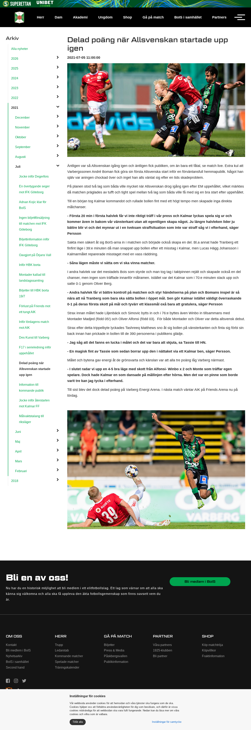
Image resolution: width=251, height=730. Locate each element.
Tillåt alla (78, 721)
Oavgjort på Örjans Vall (35, 255)
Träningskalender (67, 667)
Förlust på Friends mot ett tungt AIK (34, 309)
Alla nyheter (19, 48)
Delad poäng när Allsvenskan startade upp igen (34, 368)
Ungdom (105, 17)
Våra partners (162, 645)
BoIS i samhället (188, 17)
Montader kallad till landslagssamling (32, 277)
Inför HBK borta (29, 265)
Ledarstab (62, 650)
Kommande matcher (69, 656)
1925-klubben (162, 650)
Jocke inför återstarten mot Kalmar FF (34, 403)
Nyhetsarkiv (14, 656)
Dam (58, 17)
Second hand (15, 667)
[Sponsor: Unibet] (45, 3)
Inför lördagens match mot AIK (34, 324)
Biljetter (109, 645)
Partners (219, 17)
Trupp (59, 645)
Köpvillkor (209, 650)
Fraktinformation (213, 656)
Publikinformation (116, 661)
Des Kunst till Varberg (34, 337)
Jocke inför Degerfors (34, 176)
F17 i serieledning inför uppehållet (35, 350)
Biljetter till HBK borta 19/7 (34, 293)
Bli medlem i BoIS (200, 581)
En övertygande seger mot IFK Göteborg (34, 189)
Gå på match (153, 17)
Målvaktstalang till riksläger (31, 419)
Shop (127, 17)
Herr (40, 17)
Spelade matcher (67, 661)
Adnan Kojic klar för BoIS (32, 205)
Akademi (80, 17)
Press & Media (114, 650)
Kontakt (11, 645)
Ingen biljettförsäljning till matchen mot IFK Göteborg (34, 223)
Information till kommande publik (31, 387)
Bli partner (160, 656)
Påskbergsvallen (115, 656)
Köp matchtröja (212, 645)
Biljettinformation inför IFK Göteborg (34, 242)
